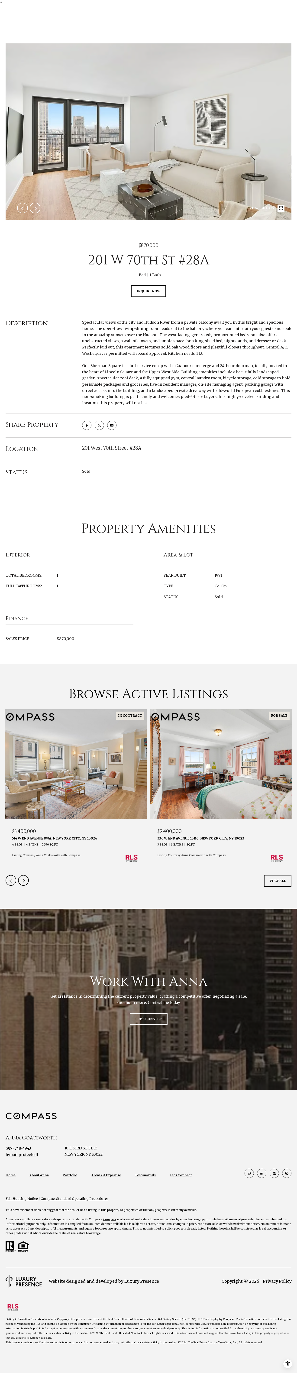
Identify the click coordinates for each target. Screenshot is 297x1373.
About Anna (39, 1175)
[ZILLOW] (274, 1173)
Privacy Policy (277, 1281)
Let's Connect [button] (148, 1019)
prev (22, 208)
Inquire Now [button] (148, 291)
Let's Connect (181, 1175)
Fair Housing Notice (22, 1199)
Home (11, 1175)
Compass (109, 1219)
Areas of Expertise (106, 1175)
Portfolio (70, 1175)
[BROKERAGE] (286, 1173)
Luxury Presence (141, 1281)
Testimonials (145, 1175)
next (35, 208)
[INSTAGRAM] (249, 1173)
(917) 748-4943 (18, 1148)
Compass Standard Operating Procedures (74, 1199)
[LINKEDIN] (261, 1173)
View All (278, 881)
